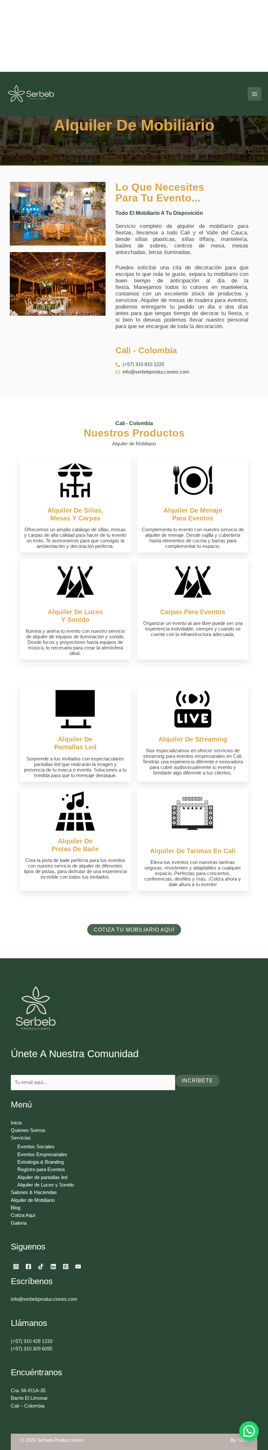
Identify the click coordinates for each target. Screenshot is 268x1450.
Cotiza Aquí (23, 1215)
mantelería (234, 287)
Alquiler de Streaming (193, 739)
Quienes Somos (28, 1130)
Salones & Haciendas (34, 1192)
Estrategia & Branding (40, 1162)
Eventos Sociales (36, 1146)
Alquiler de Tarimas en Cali (193, 850)
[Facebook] (28, 1266)
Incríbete (197, 1080)
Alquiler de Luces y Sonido (45, 1184)
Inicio (16, 1122)
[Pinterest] (65, 1266)
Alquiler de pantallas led (42, 1177)
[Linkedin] (53, 1266)
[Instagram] (16, 1266)
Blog (15, 1207)
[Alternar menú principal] (254, 94)
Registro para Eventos (41, 1169)
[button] (249, 1431)
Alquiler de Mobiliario (33, 1200)
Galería (18, 1223)
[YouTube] (78, 1266)
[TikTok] (41, 1266)
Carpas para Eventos (192, 611)
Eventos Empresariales (42, 1154)
